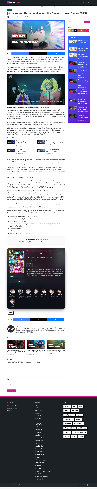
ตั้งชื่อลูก (37, 427)
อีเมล (9, 385)
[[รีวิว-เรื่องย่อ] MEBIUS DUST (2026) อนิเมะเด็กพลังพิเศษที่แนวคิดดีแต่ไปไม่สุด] (41, 150)
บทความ (58, 2)
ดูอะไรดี (37, 413)
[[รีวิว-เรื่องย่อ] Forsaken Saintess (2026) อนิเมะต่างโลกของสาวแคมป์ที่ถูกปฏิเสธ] (56, 344)
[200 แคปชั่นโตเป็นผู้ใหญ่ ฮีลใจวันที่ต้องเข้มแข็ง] (73, 49)
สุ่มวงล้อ (37, 435)
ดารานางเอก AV (69, 419)
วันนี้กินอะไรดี (39, 479)
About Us (9, 410)
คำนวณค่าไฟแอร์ (39, 454)
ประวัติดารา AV (82, 428)
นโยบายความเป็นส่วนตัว (23, 485)
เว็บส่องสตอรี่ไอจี (39, 452)
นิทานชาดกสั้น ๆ (78, 423)
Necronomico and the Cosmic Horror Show (37, 254)
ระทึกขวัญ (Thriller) (79, 432)
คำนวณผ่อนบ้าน (39, 463)
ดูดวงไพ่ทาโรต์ (39, 446)
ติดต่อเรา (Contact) (12, 405)
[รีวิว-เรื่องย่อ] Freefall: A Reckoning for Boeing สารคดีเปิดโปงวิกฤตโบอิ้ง (82, 101)
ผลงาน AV (67, 432)
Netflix (67, 406)
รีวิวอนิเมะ (22, 7)
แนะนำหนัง (38, 416)
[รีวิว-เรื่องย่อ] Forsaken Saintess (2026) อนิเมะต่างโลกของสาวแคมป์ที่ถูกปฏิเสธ (56, 351)
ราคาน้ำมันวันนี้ (39, 438)
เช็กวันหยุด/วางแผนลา (41, 460)
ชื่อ (8, 379)
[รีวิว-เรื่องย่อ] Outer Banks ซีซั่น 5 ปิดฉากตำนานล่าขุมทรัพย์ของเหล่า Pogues (83, 109)
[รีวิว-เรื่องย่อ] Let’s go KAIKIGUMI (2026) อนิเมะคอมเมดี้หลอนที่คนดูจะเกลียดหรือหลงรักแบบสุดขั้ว (25, 143)
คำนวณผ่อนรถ (39, 465)
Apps (78, 2)
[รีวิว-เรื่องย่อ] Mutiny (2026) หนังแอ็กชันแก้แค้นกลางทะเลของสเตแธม (83, 117)
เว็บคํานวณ (38, 474)
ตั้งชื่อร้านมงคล (39, 441)
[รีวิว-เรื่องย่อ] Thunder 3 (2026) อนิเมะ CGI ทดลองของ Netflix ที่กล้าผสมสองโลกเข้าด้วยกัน (36, 352)
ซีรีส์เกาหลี (75, 410)
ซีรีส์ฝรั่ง (67, 410)
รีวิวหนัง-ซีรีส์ (71, 2)
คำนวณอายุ (38, 457)
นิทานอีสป (38, 443)
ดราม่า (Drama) (69, 415)
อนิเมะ (10, 312)
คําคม (80, 406)
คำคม (74, 406)
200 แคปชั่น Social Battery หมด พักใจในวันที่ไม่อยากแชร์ (83, 42)
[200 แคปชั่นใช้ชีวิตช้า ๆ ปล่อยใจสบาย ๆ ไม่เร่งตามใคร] (73, 55)
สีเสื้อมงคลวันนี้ (39, 449)
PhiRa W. (11, 16)
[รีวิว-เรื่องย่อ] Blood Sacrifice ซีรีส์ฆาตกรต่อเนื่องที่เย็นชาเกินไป (82, 64)
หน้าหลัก (52, 2)
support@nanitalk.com (13, 408)
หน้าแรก (10, 7)
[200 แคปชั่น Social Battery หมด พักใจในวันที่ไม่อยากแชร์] (73, 41)
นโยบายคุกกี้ (16, 485)
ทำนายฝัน (38, 432)
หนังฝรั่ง (67, 436)
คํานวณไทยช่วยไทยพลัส (41, 476)
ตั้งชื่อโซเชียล (38, 424)
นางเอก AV (67, 423)
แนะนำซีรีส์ (38, 419)
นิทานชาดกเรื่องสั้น (70, 428)
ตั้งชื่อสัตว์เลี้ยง (39, 430)
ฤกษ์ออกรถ (38, 468)
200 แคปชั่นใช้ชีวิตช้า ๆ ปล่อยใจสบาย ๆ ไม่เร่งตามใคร (83, 56)
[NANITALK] (13, 2)
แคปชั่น (81, 436)
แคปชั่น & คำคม (64, 2)
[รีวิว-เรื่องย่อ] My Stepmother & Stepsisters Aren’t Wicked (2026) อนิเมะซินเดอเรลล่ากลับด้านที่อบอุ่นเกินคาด (16, 352)
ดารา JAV (79, 415)
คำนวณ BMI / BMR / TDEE (42, 471)
